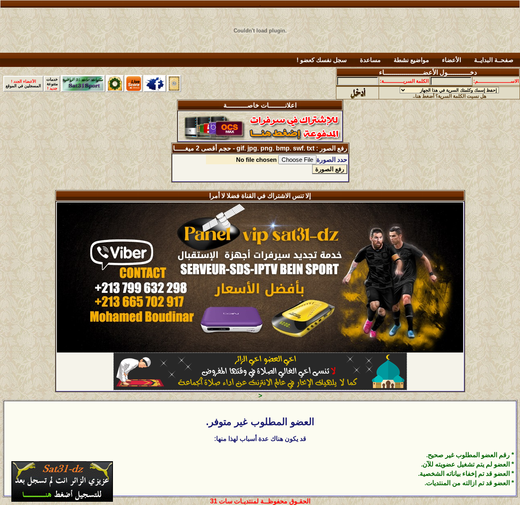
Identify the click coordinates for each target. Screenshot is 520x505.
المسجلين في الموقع (23, 83)
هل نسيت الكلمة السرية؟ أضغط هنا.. (449, 96)
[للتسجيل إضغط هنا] (62, 499)
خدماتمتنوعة (52, 83)
